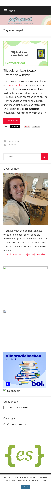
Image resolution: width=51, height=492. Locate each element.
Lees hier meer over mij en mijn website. (24, 254)
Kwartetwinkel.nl (16, 85)
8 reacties (12, 144)
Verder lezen (12, 120)
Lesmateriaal (13, 141)
